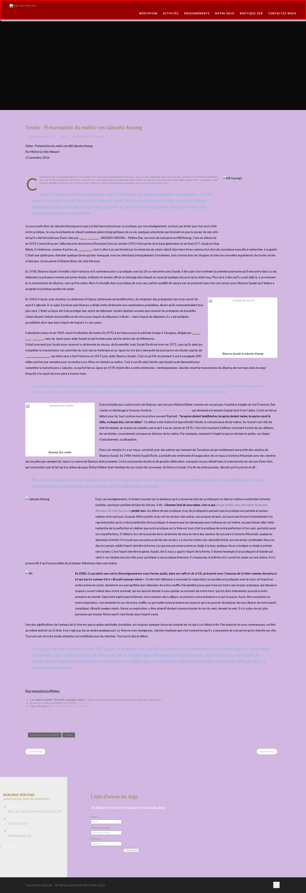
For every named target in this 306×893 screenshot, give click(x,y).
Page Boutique (11, 846)
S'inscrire (131, 850)
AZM (63, 136)
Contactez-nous (282, 13)
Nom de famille (100, 827)
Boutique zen (251, 13)
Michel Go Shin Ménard (44, 735)
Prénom (96, 838)
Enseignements (196, 13)
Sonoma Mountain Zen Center (171, 410)
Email (94, 816)
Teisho (98, 136)
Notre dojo (224, 13)
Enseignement (83, 136)
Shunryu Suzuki (89, 238)
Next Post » (267, 751)
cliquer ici (85, 703)
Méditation (148, 13)
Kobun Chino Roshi (37, 356)
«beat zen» (85, 249)
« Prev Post (35, 751)
